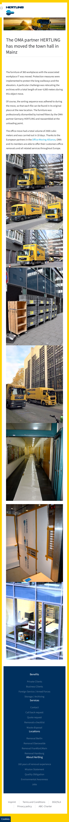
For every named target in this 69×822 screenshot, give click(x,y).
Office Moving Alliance (43, 139)
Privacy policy (24, 806)
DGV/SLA (56, 802)
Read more (34, 173)
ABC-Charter (45, 806)
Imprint (12, 802)
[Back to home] (15, 10)
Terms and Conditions (34, 802)
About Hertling (34, 757)
